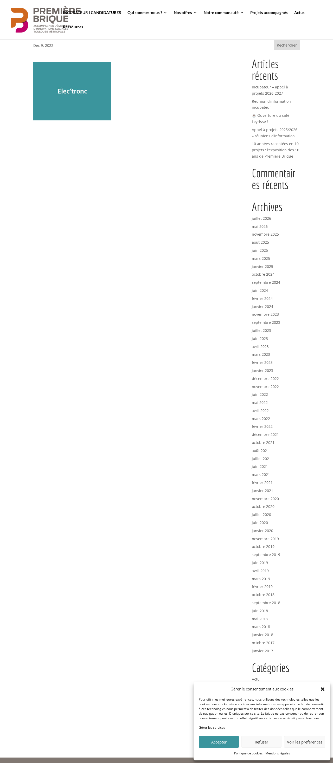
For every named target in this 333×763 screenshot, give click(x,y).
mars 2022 (261, 418)
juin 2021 (260, 466)
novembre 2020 (265, 498)
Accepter (219, 742)
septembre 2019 (266, 554)
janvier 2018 (262, 634)
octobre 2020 (263, 506)
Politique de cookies (248, 753)
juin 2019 (260, 562)
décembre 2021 (265, 434)
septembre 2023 (266, 322)
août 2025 (260, 242)
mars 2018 (261, 626)
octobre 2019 (263, 546)
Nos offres (183, 13)
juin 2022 (260, 394)
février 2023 (262, 362)
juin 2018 (260, 610)
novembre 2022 (265, 386)
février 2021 (262, 482)
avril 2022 (260, 410)
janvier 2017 (262, 650)
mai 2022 (260, 402)
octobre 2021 (263, 442)
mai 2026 (260, 226)
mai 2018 (260, 618)
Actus (299, 13)
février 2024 (262, 298)
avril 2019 (260, 570)
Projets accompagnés (269, 13)
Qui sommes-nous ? (144, 13)
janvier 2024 (262, 306)
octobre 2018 (263, 594)
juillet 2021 (261, 458)
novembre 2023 (265, 314)
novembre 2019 (265, 538)
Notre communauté (221, 13)
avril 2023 (260, 346)
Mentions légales (277, 753)
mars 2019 (261, 578)
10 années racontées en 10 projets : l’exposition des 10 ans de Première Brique (275, 150)
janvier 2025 (262, 266)
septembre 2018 (266, 602)
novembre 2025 (265, 234)
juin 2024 (260, 290)
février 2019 (262, 586)
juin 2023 (260, 338)
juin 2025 (260, 250)
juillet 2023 (261, 330)
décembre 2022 (265, 378)
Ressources (73, 27)
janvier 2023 (262, 370)
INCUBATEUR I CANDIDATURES (92, 13)
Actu (256, 679)
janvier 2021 (262, 490)
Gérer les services (212, 727)
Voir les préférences (304, 742)
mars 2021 (261, 474)
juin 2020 (260, 522)
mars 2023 (261, 354)
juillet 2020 (261, 514)
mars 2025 (261, 258)
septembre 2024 (266, 282)
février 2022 (262, 426)
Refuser (261, 742)
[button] (322, 689)
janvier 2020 (262, 530)
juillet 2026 (261, 218)
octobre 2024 (263, 274)
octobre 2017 (263, 642)
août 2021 (260, 450)
